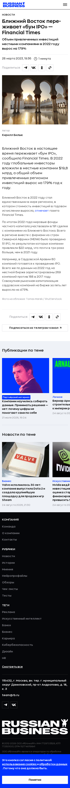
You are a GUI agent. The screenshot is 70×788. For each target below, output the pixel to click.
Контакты (9, 539)
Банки (6, 625)
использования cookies (19, 764)
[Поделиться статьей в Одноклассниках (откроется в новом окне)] (41, 67)
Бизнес (7, 632)
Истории (8, 563)
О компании (11, 533)
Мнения (7, 569)
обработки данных (53, 764)
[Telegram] (5, 704)
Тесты (6, 595)
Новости (8, 15)
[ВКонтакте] (14, 704)
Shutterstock (53, 299)
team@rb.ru (10, 695)
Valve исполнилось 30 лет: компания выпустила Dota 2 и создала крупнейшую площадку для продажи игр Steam (23, 493)
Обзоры (8, 582)
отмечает (42, 210)
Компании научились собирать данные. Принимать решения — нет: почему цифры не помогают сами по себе (25, 407)
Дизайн (7, 651)
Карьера (8, 638)
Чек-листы (10, 589)
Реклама (8, 612)
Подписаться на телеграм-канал (33, 328)
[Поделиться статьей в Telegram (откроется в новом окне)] (25, 67)
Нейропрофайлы (14, 576)
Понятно (35, 780)
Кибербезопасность (17, 645)
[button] (65, 4)
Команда (8, 526)
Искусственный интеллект (22, 618)
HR (4, 658)
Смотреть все (12, 666)
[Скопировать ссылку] (50, 67)
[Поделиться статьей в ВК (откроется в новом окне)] (33, 67)
